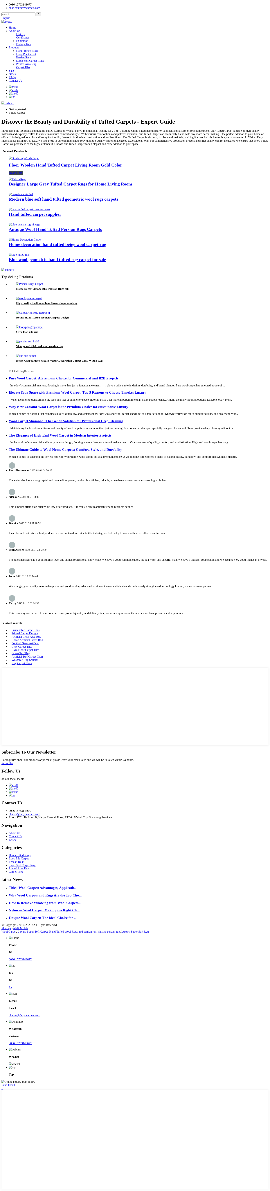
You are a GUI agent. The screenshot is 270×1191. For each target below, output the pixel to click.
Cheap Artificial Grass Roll (27, 640)
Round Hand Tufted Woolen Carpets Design (42, 317)
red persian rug (87, 931)
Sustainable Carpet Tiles (25, 630)
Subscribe (7, 763)
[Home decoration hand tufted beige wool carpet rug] (25, 239)
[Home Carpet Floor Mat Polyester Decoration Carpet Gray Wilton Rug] (26, 355)
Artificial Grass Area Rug (26, 636)
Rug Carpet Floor (22, 663)
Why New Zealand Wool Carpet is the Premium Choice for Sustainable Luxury (68, 407)
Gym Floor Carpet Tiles (25, 649)
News (12, 74)
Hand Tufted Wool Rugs (63, 931)
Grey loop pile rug (27, 331)
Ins (10, 987)
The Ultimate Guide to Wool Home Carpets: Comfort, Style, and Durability (65, 449)
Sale (11, 70)
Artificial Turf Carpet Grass (27, 656)
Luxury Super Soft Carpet (33, 931)
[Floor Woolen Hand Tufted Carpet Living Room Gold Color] (24, 158)
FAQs (12, 77)
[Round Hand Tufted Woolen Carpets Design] (33, 312)
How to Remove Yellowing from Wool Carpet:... (45, 903)
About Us (14, 30)
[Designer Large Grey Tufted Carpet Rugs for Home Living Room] (17, 179)
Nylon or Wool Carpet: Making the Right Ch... (44, 910)
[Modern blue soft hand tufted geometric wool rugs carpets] (21, 194)
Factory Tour (23, 44)
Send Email (8, 1085)
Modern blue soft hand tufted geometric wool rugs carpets (63, 199)
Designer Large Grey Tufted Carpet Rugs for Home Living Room (70, 184)
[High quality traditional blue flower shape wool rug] (29, 298)
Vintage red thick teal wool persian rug (39, 346)
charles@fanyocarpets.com (24, 7)
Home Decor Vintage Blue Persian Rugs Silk (42, 288)
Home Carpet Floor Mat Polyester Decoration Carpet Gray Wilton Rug (59, 360)
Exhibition (22, 40)
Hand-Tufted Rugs (27, 50)
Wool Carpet (8, 931)
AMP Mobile (20, 928)
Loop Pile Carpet (26, 54)
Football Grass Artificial (25, 643)
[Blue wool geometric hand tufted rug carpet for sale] (19, 254)
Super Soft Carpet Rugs (30, 60)
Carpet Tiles (23, 67)
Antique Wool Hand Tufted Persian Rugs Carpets (55, 229)
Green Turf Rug (21, 653)
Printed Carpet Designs (25, 633)
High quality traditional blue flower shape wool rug (47, 303)
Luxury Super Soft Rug (135, 931)
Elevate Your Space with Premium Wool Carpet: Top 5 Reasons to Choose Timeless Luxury (77, 392)
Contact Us (15, 80)
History (20, 34)
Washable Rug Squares (25, 659)
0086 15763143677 (20, 959)
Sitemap (6, 928)
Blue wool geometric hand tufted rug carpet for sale (57, 259)
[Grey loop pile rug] (29, 327)
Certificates (22, 37)
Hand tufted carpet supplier (35, 214)
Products (14, 47)
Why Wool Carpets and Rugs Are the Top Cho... (45, 895)
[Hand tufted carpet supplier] (29, 209)
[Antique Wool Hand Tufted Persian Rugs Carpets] (24, 224)
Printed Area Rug (26, 64)
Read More (15, 172)
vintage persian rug (109, 931)
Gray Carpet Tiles (22, 646)
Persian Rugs (23, 57)
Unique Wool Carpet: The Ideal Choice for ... (43, 918)
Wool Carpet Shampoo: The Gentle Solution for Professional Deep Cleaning (66, 421)
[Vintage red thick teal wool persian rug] (27, 341)
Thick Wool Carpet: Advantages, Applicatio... (43, 888)
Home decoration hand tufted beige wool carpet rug (57, 244)
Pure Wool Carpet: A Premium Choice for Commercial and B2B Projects (63, 378)
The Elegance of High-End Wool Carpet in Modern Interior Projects (60, 435)
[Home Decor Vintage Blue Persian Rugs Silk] (29, 284)
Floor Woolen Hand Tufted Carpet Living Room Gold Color (65, 165)
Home (12, 27)
